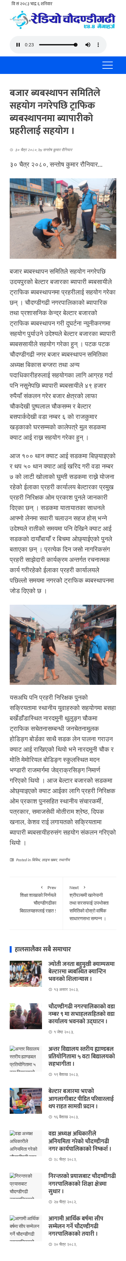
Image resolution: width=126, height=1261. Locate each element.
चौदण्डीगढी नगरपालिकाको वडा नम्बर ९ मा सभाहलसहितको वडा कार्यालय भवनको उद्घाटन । (81, 1014)
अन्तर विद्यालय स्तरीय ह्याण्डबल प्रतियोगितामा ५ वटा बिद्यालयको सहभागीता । (81, 1056)
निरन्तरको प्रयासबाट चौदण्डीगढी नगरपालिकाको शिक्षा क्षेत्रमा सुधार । (82, 1184)
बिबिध (36, 860)
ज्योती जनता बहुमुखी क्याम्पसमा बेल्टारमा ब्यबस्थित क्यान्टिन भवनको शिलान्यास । (81, 971)
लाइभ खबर (49, 860)
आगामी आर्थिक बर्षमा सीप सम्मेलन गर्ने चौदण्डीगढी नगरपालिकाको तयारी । (75, 1226)
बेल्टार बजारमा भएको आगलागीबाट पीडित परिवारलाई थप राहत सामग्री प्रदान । (81, 1099)
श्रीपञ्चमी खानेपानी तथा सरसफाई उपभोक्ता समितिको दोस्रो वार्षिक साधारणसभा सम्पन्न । (89, 904)
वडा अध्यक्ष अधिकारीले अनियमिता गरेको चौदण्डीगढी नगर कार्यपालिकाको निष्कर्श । (79, 1141)
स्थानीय (64, 860)
